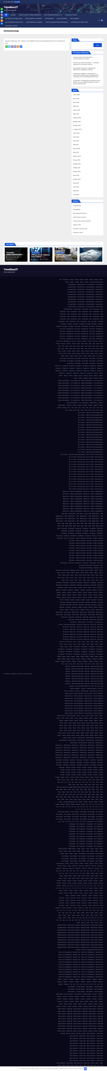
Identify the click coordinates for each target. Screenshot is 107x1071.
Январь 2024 (76, 160)
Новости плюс (77, 224)
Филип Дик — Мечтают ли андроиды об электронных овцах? (89, 949)
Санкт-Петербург (82, 853)
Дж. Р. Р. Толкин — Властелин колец (94, 454)
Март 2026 (76, 114)
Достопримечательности (53, 15)
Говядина (74, 405)
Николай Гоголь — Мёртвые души (95, 742)
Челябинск (94, 994)
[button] (99, 20)
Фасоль (101, 920)
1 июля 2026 (85, 259)
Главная (13, 15)
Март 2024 (76, 152)
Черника (77, 1001)
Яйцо (85, 1065)
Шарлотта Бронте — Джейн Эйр (96, 1006)
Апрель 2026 (76, 110)
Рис (99, 806)
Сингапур (101, 878)
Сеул (102, 868)
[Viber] (1, 14)
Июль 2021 (76, 183)
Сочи (68, 885)
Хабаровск (59, 979)
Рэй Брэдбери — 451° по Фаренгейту (94, 821)
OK (85, 1068)
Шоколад (75, 1031)
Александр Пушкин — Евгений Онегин (76, 286)
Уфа (77, 917)
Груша (70, 410)
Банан (86, 346)
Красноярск (94, 599)
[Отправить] (1, 23)
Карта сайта (100, 587)
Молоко (78, 715)
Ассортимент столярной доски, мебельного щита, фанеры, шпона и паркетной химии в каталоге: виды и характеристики (86, 82)
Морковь (81, 718)
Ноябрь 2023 (76, 167)
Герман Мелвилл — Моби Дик (96, 402)
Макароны (78, 658)
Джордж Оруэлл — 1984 (97, 513)
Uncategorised (62, 18)
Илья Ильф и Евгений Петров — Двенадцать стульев (91, 565)
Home (60, 279)
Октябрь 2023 (77, 171)
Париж (97, 787)
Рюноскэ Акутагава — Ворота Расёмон (67, 848)
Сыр (90, 907)
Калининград (59, 582)
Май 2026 (75, 106)
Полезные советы (71, 15)
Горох (69, 407)
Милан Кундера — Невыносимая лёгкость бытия (92, 691)
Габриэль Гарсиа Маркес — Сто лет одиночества (69, 380)
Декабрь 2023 (77, 163)
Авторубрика (49, 18)
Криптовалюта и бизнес (33, 18)
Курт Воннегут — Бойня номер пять (78, 622)
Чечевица (90, 1003)
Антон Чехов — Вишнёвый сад (81, 326)
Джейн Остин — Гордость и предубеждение (72, 491)
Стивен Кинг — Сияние (75, 895)
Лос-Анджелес (76, 646)
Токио (76, 910)
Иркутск (82, 570)
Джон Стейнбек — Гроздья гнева (83, 513)
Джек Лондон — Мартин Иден (68, 513)
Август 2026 (76, 94)
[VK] (1, 17)
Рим (87, 804)
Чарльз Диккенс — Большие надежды (76, 986)
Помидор (80, 801)
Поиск (75, 40)
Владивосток (72, 365)
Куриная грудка (99, 609)
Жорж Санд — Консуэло (97, 535)
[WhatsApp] (1, 9)
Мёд (90, 686)
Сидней (87, 873)
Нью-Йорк (68, 767)
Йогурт (59, 575)
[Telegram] (1, 11)
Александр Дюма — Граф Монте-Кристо (77, 284)
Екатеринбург (64, 528)
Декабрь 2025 (77, 121)
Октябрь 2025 (77, 125)
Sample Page (66, 279)
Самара (78, 848)
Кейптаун (101, 589)
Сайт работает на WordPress (10, 673)
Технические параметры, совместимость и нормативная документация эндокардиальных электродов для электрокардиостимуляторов (86, 75)
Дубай (59, 523)
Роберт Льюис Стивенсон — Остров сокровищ (68, 811)
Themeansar (29, 673)
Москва (61, 723)
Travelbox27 (11, 7)
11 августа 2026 (12, 257)
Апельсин (73, 341)
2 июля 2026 (60, 259)
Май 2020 (75, 190)
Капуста (66, 587)
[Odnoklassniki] (1, 20)
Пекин (67, 792)
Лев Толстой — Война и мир (83, 624)
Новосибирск (59, 759)
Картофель (58, 589)
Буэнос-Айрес (100, 355)
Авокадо (72, 279)
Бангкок (60, 351)
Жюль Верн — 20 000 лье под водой (77, 538)
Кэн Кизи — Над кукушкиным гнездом (67, 624)
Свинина (67, 863)
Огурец (101, 777)
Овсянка (62, 777)
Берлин (92, 353)
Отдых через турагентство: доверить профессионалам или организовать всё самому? (75, 787)
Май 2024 (75, 144)
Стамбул (91, 888)
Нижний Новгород (81, 737)
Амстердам (94, 321)
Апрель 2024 (76, 148)
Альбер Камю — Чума (87, 309)
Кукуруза (80, 607)
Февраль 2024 (77, 156)
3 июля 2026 (36, 259)
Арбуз (78, 343)
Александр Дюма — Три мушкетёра (95, 284)
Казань (101, 575)
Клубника (90, 597)
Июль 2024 (76, 137)
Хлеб (71, 984)
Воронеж (96, 373)
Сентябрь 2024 (77, 129)
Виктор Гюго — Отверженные (61, 365)
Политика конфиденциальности (70, 801)
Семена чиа (74, 865)
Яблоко (92, 1063)
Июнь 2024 (76, 140)
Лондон (74, 641)
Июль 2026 (76, 98)
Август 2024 (76, 133)
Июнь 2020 (76, 187)
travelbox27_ (45, 259)
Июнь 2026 (76, 102)
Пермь (89, 794)
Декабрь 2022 (77, 179)
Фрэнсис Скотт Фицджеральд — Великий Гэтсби (69, 952)
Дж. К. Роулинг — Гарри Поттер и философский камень (90, 412)
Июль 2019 (76, 194)
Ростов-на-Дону (83, 811)
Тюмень (78, 912)
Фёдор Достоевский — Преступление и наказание (69, 925)
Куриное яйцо (64, 617)
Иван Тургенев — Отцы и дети (67, 562)
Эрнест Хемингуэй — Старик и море (95, 1033)
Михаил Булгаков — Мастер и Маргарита (74, 693)
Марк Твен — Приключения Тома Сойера (75, 666)
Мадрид (59, 656)
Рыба (59, 821)
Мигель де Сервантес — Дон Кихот (78, 688)
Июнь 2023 (76, 175)
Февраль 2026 (77, 117)
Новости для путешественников (30, 15)
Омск (101, 779)
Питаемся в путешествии (13, 18)
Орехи (97, 782)
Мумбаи (82, 732)
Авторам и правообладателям (96, 282)
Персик (66, 799)
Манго (101, 661)
